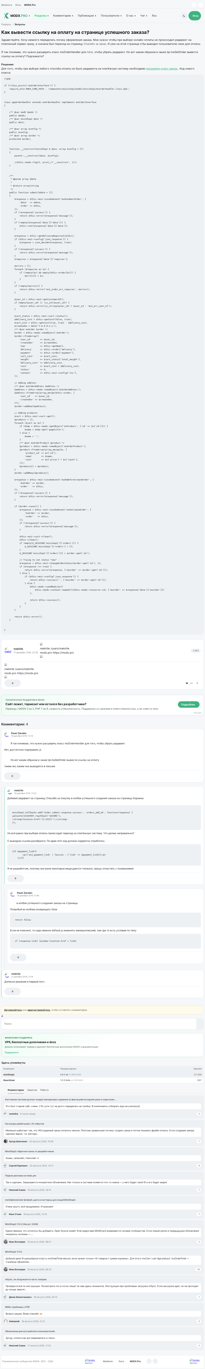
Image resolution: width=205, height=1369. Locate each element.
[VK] (201, 5)
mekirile (18, 648)
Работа (44, 1090)
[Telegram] (194, 5)
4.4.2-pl (64, 1074)
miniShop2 (8, 1074)
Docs (18, 5)
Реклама (197, 713)
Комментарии (62, 15)
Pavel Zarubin (18, 733)
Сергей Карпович (18, 1165)
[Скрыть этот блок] (200, 698)
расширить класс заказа (162, 68)
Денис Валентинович (20, 1297)
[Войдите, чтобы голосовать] (9, 683)
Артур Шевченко (18, 1141)
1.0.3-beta (65, 1080)
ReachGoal (9, 1080)
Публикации (86, 15)
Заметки (32, 1090)
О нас (129, 15)
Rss (154, 15)
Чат (142, 15)
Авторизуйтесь (13, 1010)
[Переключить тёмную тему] (184, 16)
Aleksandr (14, 1321)
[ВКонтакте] (187, 683)
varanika (13, 1113)
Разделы (40, 15)
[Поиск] (200, 1024)
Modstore (6, 5)
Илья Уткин (15, 1214)
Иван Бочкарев (17, 1242)
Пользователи (110, 15)
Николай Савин (17, 1190)
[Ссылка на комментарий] (190, 776)
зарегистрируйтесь (38, 1010)
